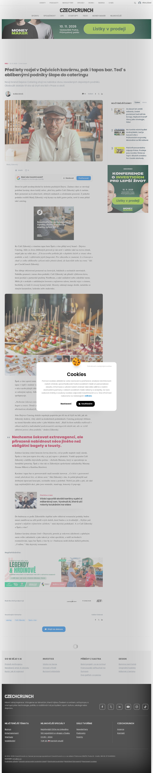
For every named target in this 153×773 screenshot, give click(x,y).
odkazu (88, 396)
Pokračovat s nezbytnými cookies (99, 366)
